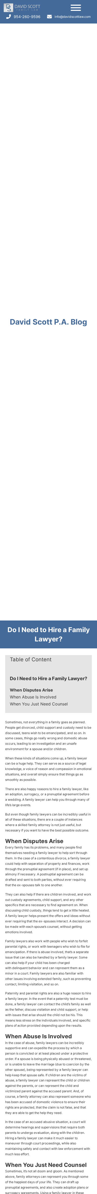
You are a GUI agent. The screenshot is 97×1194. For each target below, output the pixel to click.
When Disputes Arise (31, 690)
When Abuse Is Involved (33, 697)
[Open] (76, 8)
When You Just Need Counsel (39, 703)
